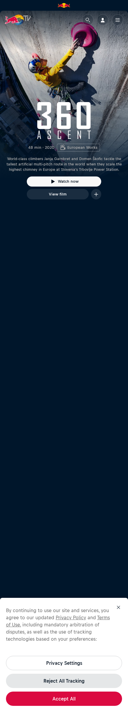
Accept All (64, 698)
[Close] (118, 607)
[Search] (87, 20)
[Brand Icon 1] (64, 5)
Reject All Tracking (64, 681)
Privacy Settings (64, 663)
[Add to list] (96, 194)
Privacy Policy (71, 617)
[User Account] (102, 20)
